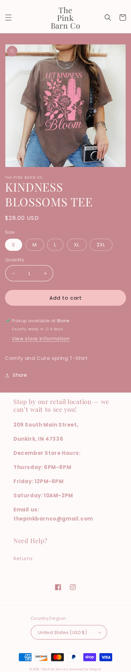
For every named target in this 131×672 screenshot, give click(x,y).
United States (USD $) (62, 632)
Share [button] (20, 375)
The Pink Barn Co (54, 669)
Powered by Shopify (85, 669)
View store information (41, 338)
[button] (8, 17)
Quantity (14, 260)
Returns (23, 558)
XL (77, 244)
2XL (101, 244)
